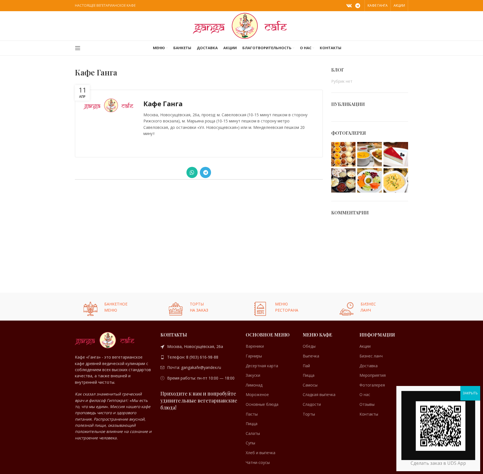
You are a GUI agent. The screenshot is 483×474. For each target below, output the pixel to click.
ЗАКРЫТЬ (470, 393)
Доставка (368, 365)
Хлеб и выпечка (260, 452)
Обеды (309, 346)
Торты (309, 414)
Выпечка (311, 356)
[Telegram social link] (358, 5)
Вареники (255, 346)
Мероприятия (372, 375)
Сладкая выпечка (319, 394)
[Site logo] (241, 25)
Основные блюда (262, 404)
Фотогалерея (372, 385)
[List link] (199, 346)
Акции (365, 346)
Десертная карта (262, 365)
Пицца (251, 423)
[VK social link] (349, 5)
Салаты (253, 433)
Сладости (312, 404)
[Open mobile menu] (77, 48)
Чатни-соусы (258, 462)
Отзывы (367, 404)
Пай (306, 365)
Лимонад (254, 385)
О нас (364, 394)
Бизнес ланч (371, 356)
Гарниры (254, 356)
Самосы (310, 385)
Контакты (368, 414)
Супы (250, 442)
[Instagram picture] (343, 154)
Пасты (252, 414)
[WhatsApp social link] (192, 172)
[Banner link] (113, 307)
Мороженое (257, 394)
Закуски (253, 375)
